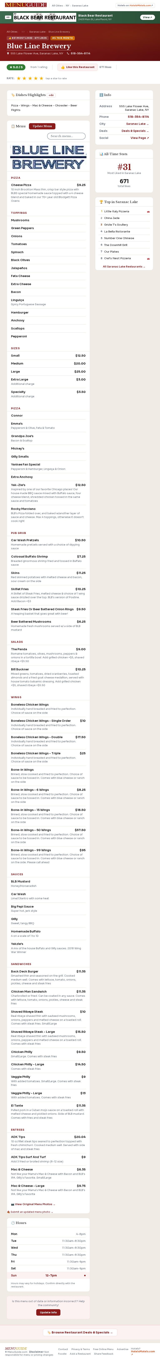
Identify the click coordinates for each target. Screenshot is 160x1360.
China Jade (112, 218)
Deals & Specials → (135, 131)
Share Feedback (103, 1353)
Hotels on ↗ (135, 5)
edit (51, 95)
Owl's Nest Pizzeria (117, 258)
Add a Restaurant (80, 1353)
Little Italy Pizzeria (116, 211)
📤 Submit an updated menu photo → (30, 1211)
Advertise (122, 1349)
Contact (63, 1349)
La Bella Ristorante (117, 231)
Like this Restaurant (78, 67)
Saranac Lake (80, 5)
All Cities (57, 5)
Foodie (62, 1353)
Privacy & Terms (80, 1349)
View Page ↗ (140, 138)
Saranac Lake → (137, 124)
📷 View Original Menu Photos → (33, 1204)
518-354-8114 (80, 53)
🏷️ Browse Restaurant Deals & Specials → (80, 1332)
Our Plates (111, 251)
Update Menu (42, 126)
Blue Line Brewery (39, 46)
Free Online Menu (103, 1349)
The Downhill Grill (115, 245)
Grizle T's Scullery (116, 224)
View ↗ (147, 17)
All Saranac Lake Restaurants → (124, 266)
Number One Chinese (119, 238)
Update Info (48, 1312)
